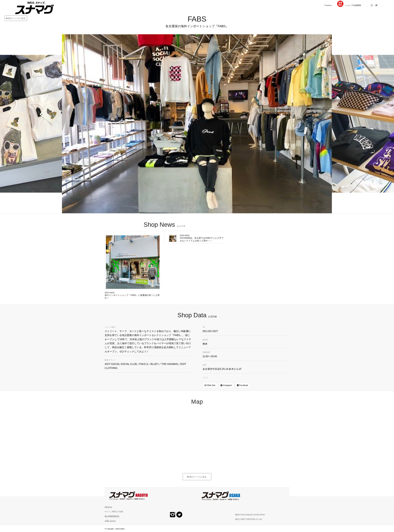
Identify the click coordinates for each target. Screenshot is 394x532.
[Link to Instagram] (372, 5)
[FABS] (327, 208)
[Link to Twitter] (376, 5)
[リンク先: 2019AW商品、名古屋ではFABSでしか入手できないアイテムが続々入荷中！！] (173, 238)
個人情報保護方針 (112, 516)
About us (108, 507)
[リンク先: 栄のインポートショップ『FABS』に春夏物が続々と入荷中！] (133, 262)
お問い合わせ (110, 521)
